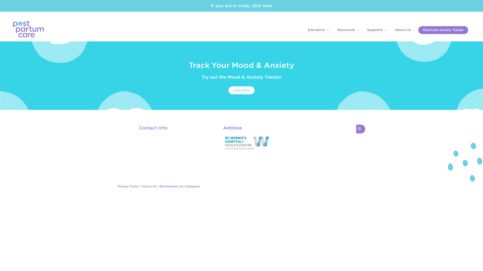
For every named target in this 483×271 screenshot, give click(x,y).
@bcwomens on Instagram (179, 186)
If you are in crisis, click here (241, 6)
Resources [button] (346, 30)
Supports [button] (375, 30)
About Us (403, 30)
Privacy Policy (128, 186)
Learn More (241, 90)
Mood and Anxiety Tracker (443, 30)
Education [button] (317, 30)
